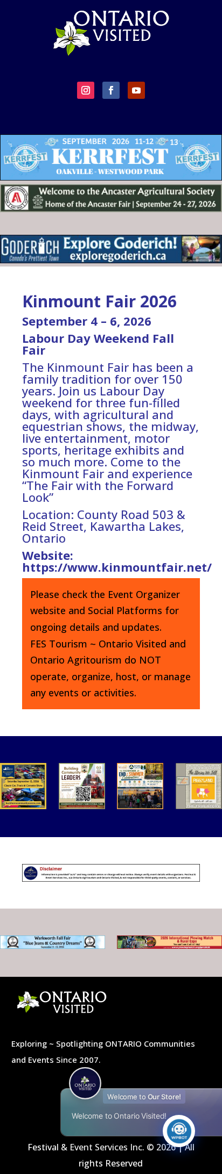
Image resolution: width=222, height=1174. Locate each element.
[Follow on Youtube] (136, 90)
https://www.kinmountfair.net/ (117, 567)
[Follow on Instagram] (85, 90)
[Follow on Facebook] (111, 90)
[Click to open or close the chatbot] (179, 1131)
